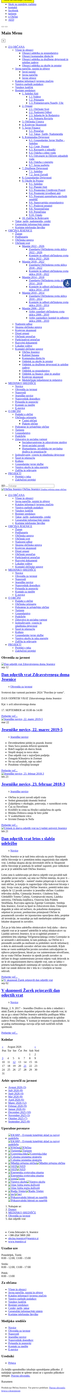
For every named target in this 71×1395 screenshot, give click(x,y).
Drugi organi (22, 333)
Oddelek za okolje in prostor (37, 361)
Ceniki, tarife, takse (18, 1308)
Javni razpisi (29, 71)
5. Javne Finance (31, 127)
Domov (12, 1209)
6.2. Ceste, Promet (39, 146)
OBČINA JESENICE (20, 230)
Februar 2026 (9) (17, 1106)
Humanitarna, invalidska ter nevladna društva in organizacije (42, 450)
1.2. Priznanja (36, 99)
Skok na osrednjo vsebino (22, 4)
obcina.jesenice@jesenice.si (23, 1238)
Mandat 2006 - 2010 (33, 308)
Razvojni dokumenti (26, 342)
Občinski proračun (25, 336)
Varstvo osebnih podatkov (29, 84)
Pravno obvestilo (57, 1387)
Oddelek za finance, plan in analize (41, 373)
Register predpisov (25, 90)
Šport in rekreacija (25, 457)
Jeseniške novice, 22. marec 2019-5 (32, 729)
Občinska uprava (24, 239)
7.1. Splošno (36, 171)
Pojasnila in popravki (26, 401)
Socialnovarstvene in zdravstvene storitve (44, 442)
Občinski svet (22, 243)
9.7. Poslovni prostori (40, 205)
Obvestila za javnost (26, 389)
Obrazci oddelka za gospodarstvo (40, 53)
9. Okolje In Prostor (33, 180)
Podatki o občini (24, 414)
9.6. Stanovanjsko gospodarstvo (46, 202)
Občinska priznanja (25, 417)
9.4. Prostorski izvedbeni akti (44, 193)
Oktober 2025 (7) (17, 1118)
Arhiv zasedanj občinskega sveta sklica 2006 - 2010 (46, 313)
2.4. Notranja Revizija (41, 118)
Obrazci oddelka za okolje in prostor (42, 65)
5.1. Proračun (36, 130)
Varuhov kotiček (24, 87)
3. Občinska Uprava (33, 121)
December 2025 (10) (19, 1112)
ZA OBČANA (16, 46)
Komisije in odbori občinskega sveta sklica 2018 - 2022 (48, 273)
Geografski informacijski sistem (32, 224)
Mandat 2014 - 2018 (33, 277)
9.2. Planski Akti (38, 186)
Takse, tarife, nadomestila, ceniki (33, 221)
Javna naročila (30, 74)
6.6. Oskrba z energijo (41, 162)
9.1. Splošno (36, 183)
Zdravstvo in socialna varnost (31, 439)
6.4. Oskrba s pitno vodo (42, 152)
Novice (19, 386)
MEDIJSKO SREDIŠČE (22, 383)
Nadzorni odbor (23, 323)
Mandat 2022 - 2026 (33, 246)
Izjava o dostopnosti (10, 1390)
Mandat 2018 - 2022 (33, 261)
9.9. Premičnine (37, 211)
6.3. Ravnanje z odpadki (42, 149)
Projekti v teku (23, 476)
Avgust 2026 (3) (17, 1087)
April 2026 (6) (16, 1099)
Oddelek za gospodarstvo (36, 370)
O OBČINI (14, 411)
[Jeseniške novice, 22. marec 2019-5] (22, 719)
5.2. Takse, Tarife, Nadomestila (46, 134)
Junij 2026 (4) (15, 1093)
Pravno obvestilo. (20, 1375)
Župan (18, 233)
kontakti (12, 7)
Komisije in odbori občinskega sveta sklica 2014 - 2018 (48, 288)
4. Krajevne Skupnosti (34, 124)
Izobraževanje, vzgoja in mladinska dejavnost (39, 454)
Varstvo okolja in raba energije (31, 467)
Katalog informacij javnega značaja (34, 81)
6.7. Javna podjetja (39, 165)
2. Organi (27, 105)
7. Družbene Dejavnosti (35, 168)
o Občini (13, 16)
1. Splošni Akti (30, 93)
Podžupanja (21, 236)
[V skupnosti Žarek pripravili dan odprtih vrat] (27, 980)
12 (14, 1062)
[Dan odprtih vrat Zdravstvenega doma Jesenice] (28, 664)
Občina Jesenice (31, 352)
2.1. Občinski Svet (39, 109)
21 (25, 1065)
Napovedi (20, 392)
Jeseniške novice (24, 395)
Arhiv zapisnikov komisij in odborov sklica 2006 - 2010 (49, 319)
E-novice (20, 408)
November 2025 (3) (19, 1115)
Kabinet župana (30, 355)
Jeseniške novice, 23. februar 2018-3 (33, 784)
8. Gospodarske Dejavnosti (37, 177)
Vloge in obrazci (24, 49)
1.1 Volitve (35, 96)
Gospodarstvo (22, 432)
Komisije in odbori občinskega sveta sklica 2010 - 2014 (48, 304)
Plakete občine (30, 423)
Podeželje (20, 436)
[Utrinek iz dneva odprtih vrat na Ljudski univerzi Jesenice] (34, 828)
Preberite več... (9, 716)
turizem (12, 13)
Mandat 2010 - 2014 (33, 292)
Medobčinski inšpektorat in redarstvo (42, 380)
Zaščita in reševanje (26, 470)
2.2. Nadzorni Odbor (40, 112)
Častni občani (29, 420)
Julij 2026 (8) (15, 1090)
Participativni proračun (27, 339)
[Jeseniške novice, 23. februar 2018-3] (22, 773)
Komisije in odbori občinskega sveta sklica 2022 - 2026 (48, 257)
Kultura (19, 461)
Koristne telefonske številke (30, 227)
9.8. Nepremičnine (39, 208)
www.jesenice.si (17, 1241)
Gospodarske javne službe (29, 464)
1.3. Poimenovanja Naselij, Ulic (46, 102)
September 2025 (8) (19, 1121)
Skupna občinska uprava (28, 327)
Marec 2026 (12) (17, 1102)
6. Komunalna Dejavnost (35, 137)
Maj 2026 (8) (15, 1096)
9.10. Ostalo (35, 214)
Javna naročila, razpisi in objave (32, 68)
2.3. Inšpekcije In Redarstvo (44, 115)
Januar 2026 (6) (16, 1109)
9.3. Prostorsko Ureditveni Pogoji (47, 190)
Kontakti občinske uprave (29, 348)
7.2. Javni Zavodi (38, 174)
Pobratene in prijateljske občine (32, 426)
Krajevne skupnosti (25, 330)
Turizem (19, 429)
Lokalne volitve (23, 345)
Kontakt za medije (25, 404)
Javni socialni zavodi (33, 445)
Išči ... (4, 485)
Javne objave (29, 77)
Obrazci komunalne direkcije (37, 56)
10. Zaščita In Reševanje (35, 218)
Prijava (12, 1362)
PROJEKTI (14, 473)
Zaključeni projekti (25, 479)
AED (11, 19)
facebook (13, 10)
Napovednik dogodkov (27, 398)
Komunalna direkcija (33, 358)
